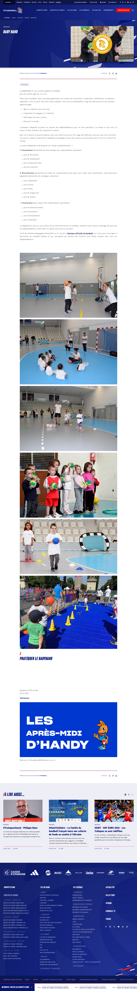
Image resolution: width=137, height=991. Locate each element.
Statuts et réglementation (82, 932)
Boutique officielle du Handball (80, 233)
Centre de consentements (127, 979)
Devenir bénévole (46, 925)
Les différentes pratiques (49, 895)
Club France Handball (11, 953)
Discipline (76, 927)
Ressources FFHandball (50, 968)
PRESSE (108, 919)
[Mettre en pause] (125, 795)
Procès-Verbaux (78, 952)
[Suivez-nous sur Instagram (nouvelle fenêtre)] (123, 2)
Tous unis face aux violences (51, 922)
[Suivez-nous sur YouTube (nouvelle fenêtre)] (128, 2)
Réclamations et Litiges (81, 937)
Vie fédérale (84, 10)
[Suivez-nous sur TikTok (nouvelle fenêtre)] (133, 2)
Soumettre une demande (49, 964)
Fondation (51, 2)
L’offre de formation (47, 937)
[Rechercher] (133, 10)
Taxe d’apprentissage (47, 952)
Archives (27, 17)
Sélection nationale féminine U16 (15, 928)
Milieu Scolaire (45, 908)
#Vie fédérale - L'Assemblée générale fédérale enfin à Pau (68, 829)
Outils (39, 2)
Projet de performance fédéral (51, 905)
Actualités (96, 10)
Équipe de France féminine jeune (15, 946)
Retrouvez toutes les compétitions (15, 987)
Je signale (58, 2)
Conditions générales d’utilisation (89, 979)
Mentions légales (71, 979)
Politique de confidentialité (109, 979)
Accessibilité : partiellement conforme (52, 979)
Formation (19, 2)
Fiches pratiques (78, 959)
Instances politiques (80, 907)
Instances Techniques (80, 912)
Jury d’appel (76, 942)
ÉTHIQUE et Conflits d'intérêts (83, 929)
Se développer (45, 917)
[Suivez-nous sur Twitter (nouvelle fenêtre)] (125, 2)
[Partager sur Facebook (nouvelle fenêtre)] (113, 73)
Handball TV (110, 911)
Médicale (75, 940)
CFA (41, 945)
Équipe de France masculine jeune (15, 937)
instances (8, 2)
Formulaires (77, 957)
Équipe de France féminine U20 (14, 922)
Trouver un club (46, 910)
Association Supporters (12, 958)
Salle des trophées (10, 956)
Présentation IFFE (46, 940)
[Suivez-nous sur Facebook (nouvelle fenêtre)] (120, 2)
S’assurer (43, 903)
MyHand (109, 903)
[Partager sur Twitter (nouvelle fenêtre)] (109, 73)
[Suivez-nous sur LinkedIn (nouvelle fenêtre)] (130, 2)
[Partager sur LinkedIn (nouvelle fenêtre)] (116, 73)
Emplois (45, 2)
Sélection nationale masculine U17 (16, 910)
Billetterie (110, 895)
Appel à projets (45, 930)
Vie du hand (72, 10)
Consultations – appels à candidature (86, 962)
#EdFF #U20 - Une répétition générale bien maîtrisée (110, 829)
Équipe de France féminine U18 (14, 925)
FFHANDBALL (78, 892)
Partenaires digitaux (47, 928)
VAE (41, 947)
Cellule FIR (44, 950)
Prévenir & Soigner (47, 900)
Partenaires (27, 2)
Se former (45, 934)
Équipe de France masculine (13, 903)
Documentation (79, 946)
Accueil (14, 17)
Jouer (43, 892)
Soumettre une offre (48, 962)
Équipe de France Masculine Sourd (16, 913)
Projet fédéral (77, 898)
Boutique (34, 2)
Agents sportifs (78, 919)
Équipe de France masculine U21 (15, 905)
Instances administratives (82, 910)
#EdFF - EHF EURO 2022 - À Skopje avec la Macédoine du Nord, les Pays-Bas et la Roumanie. (22, 831)
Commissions (78, 916)
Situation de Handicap (48, 942)
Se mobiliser (44, 920)
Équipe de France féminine (13, 920)
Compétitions (41, 10)
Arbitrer (43, 898)
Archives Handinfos (79, 954)
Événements (109, 10)
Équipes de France (57, 10)
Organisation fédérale (83, 904)
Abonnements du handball (82, 900)
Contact (27, 979)
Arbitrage (76, 934)
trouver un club (123, 10)
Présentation (77, 895)
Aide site (36, 979)
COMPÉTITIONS (77, 924)
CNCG (74, 922)
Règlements (76, 949)
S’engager (45, 914)
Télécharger (25, 698)
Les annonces (45, 959)
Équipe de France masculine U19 (15, 908)
